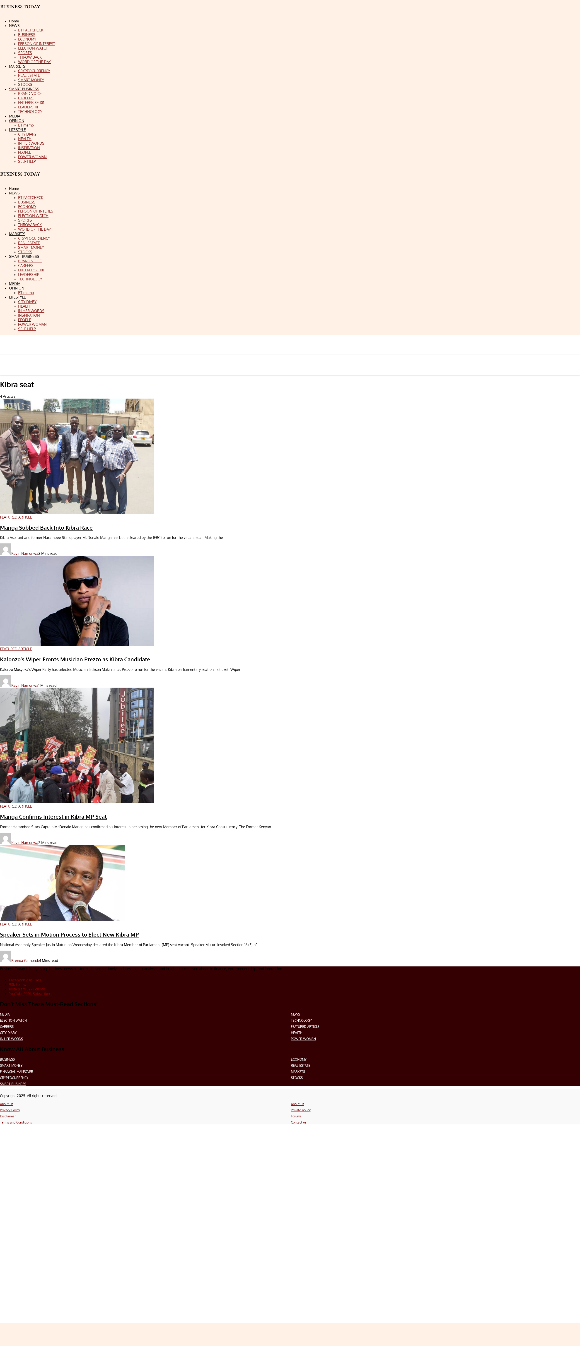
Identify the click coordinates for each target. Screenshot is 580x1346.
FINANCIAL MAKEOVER (16, 1071)
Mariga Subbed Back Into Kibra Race (46, 527)
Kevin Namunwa (24, 553)
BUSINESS (7, 1059)
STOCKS (297, 1078)
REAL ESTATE (300, 1065)
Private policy (301, 1110)
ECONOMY (299, 1059)
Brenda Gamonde (25, 960)
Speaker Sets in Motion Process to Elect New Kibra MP (69, 934)
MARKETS (298, 1071)
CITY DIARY (8, 1033)
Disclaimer (8, 1116)
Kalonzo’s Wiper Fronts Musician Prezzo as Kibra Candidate (75, 659)
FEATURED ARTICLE (305, 1026)
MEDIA (5, 1014)
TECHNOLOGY (301, 1020)
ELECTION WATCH (13, 1020)
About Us (6, 1104)
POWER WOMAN (303, 1039)
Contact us (299, 1122)
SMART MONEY (11, 1065)
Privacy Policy (10, 1110)
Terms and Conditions (16, 1122)
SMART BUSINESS (13, 1084)
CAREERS (7, 1026)
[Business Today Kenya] (20, 178)
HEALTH (296, 1033)
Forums (296, 1116)
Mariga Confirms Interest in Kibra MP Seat (53, 816)
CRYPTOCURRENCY (14, 1078)
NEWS (295, 1014)
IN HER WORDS (11, 1039)
